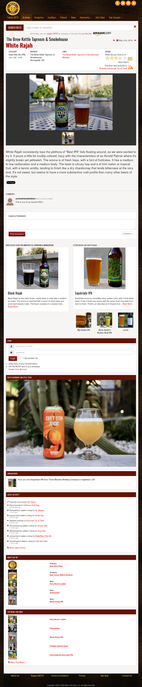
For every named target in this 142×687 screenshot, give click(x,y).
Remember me (31, 358)
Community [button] (85, 17)
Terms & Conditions (59, 675)
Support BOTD (37, 675)
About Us (15, 675)
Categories (39, 17)
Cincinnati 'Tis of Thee (35, 520)
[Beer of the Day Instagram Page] (128, 4)
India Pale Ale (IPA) (17, 54)
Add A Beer (100, 17)
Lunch (125, 329)
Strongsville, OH (37, 60)
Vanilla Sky (39, 515)
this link (88, 33)
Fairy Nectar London (58, 584)
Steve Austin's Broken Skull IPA (104, 331)
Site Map (104, 675)
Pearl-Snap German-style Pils (61, 655)
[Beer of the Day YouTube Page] (133, 4)
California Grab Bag (31, 505)
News (73, 17)
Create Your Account (18, 369)
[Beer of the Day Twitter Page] (123, 4)
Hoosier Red (42, 525)
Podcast (63, 17)
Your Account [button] (115, 17)
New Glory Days (56, 566)
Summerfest (55, 592)
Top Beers (52, 17)
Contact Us (127, 675)
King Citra (41, 530)
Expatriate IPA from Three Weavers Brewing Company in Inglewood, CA (62, 479)
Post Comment (16, 234)
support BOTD (52, 33)
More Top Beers (18, 662)
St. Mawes (39, 510)
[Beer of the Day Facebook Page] (117, 4)
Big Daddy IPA (83, 329)
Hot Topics (31, 502)
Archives (27, 17)
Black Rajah (15, 292)
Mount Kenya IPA (56, 601)
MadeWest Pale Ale (43, 536)
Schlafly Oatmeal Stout (59, 646)
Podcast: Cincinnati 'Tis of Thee (113, 68)
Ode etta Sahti (41, 541)
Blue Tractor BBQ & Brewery (61, 575)
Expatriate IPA (83, 292)
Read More (13, 306)
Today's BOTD (13, 17)
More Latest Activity (17, 547)
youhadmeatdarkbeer (26, 198)
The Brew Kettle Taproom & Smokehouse (37, 39)
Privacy (82, 675)
